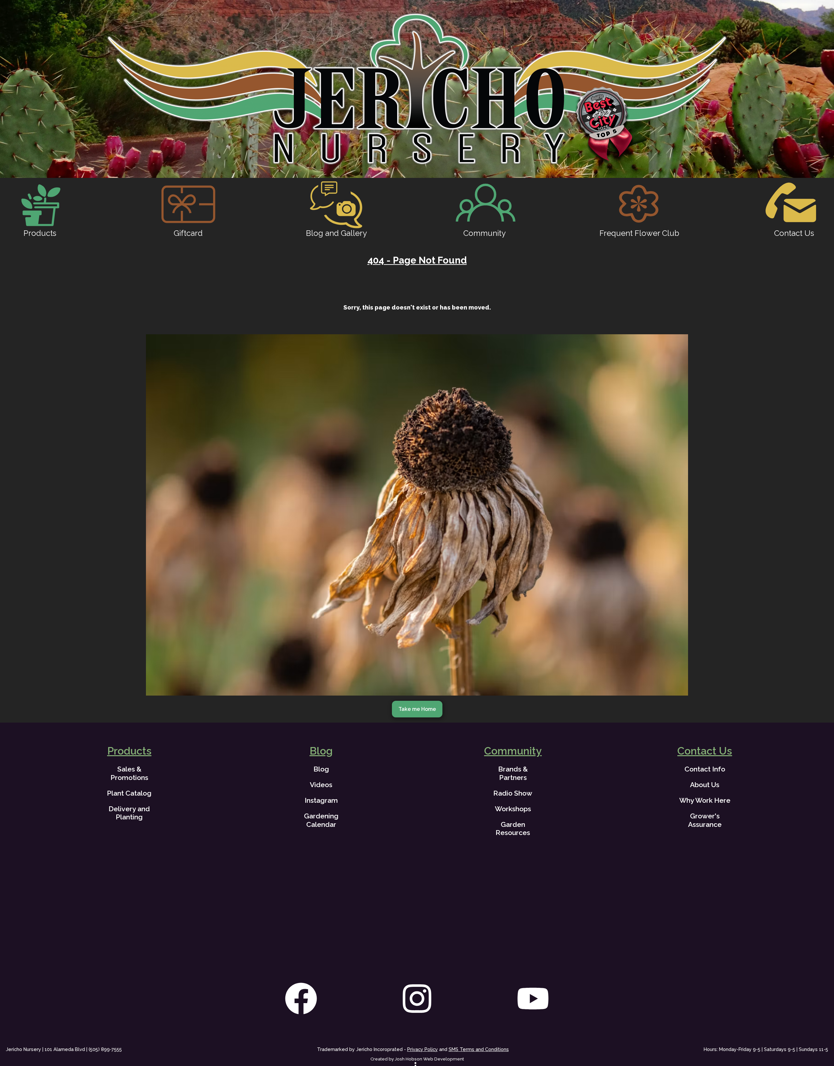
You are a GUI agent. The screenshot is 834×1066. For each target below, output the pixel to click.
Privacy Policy (422, 1049)
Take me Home (417, 709)
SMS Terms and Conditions (479, 1049)
